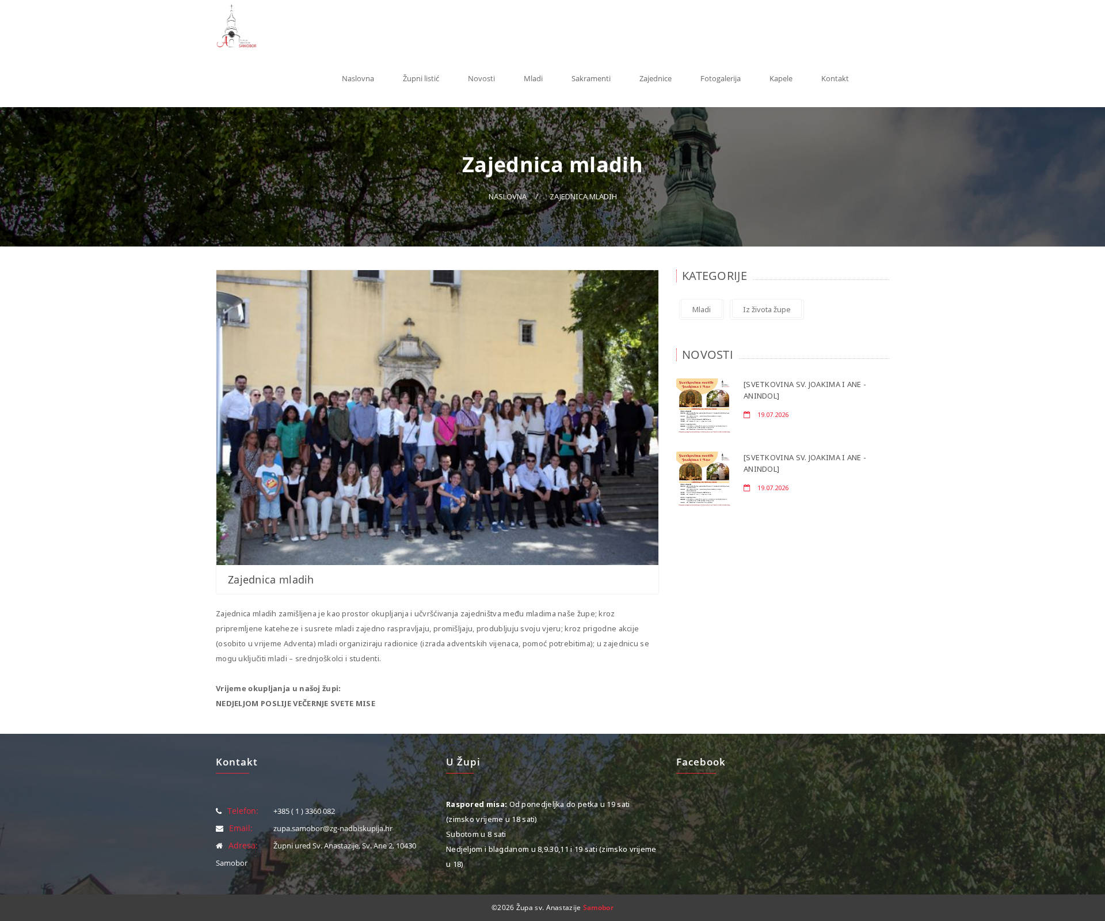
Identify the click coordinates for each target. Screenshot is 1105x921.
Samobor (598, 907)
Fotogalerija (720, 78)
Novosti (481, 78)
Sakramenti (591, 78)
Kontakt (835, 78)
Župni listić (421, 78)
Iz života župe (767, 309)
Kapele (780, 78)
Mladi (533, 78)
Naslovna (358, 78)
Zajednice (655, 78)
